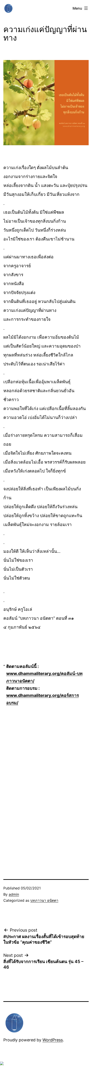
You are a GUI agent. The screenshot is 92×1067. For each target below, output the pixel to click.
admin (14, 894)
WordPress (52, 1040)
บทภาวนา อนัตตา (44, 900)
